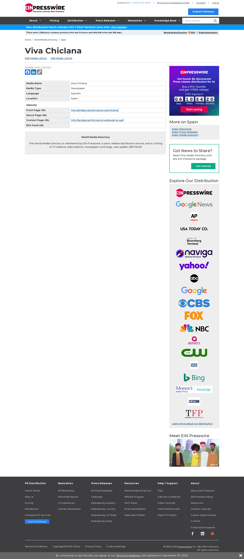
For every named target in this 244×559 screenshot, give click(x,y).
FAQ (160, 490)
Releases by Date (101, 521)
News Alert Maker (134, 515)
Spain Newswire (182, 129)
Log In (215, 2)
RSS (193, 32)
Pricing (173, 2)
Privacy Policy (93, 546)
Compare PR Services (38, 515)
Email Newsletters (208, 32)
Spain (63, 40)
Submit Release (203, 11)
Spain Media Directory (185, 134)
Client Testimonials (169, 509)
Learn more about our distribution (192, 423)
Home (28, 40)
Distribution (32, 509)
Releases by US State (104, 515)
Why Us (29, 496)
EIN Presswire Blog (202, 496)
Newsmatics (185, 546)
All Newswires (66, 490)
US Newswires (66, 503)
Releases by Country (103, 509)
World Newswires (68, 496)
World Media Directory (175, 32)
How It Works (32, 490)
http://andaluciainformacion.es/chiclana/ (95, 110)
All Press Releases (101, 490)
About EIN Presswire (202, 490)
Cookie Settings (115, 546)
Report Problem (167, 515)
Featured (96, 496)
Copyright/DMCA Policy (66, 546)
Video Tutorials (166, 503)
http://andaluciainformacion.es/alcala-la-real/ (97, 120)
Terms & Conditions (36, 546)
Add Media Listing (61, 58)
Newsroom (197, 503)
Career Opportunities (203, 515)
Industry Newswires (69, 509)
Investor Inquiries (201, 509)
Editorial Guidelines (169, 496)
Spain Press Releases (185, 131)
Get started (118, 27)
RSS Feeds (130, 503)
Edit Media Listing (36, 58)
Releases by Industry (103, 503)
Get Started (203, 166)
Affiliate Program (134, 496)
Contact (200, 2)
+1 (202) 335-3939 (141, 2)
